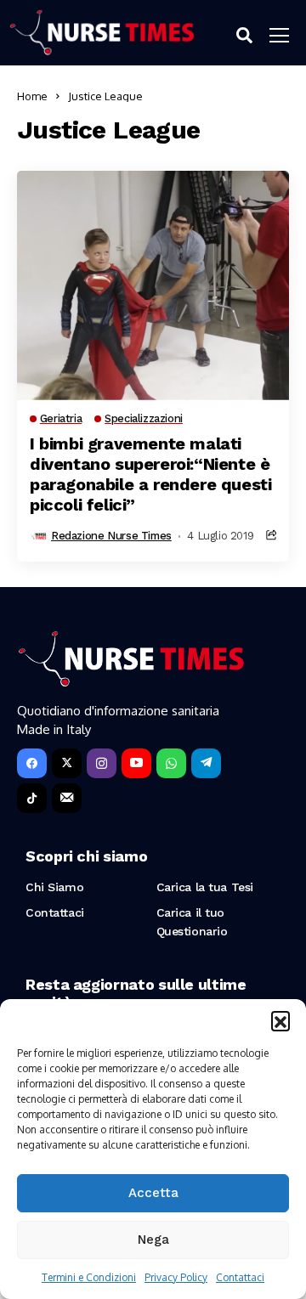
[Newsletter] (67, 798)
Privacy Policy (175, 1277)
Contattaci (240, 1277)
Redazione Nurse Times (111, 535)
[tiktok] (32, 798)
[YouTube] (136, 763)
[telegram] (206, 763)
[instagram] (101, 763)
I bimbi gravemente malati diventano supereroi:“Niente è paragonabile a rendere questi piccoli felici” (150, 474)
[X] (67, 763)
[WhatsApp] (171, 763)
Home (32, 96)
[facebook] (32, 763)
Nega (153, 1239)
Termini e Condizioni (89, 1277)
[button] (280, 1020)
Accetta (153, 1192)
